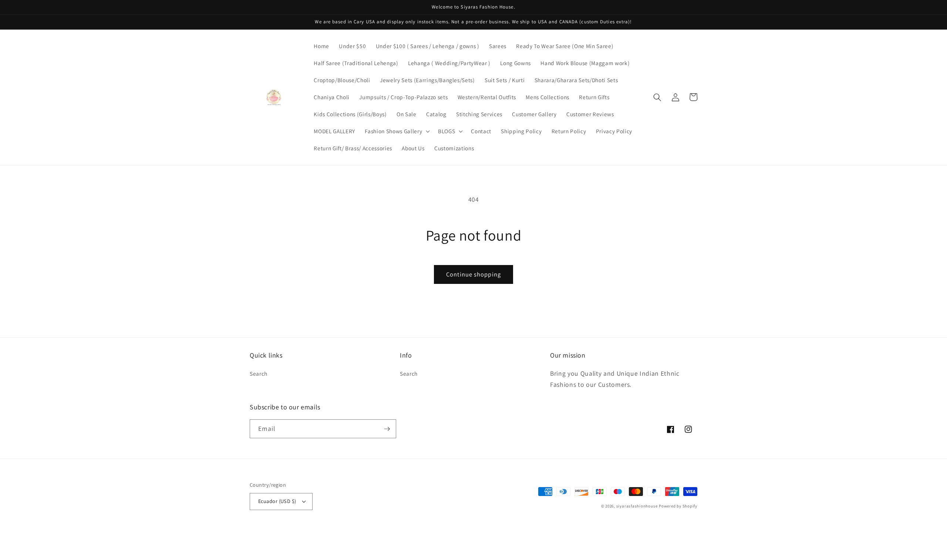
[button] (396, 131)
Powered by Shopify (678, 506)
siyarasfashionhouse (637, 506)
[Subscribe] (387, 429)
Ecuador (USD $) (277, 500)
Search (258, 373)
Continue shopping (473, 274)
